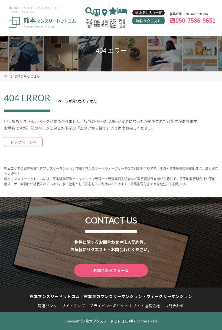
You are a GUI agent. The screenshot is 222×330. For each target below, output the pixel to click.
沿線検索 (97, 23)
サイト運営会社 (146, 305)
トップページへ (23, 142)
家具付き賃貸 (122, 23)
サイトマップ (73, 305)
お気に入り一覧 (150, 12)
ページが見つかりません (22, 76)
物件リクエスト (148, 20)
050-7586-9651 (195, 20)
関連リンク (47, 305)
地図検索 (104, 23)
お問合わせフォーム (111, 270)
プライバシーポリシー (109, 305)
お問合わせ (174, 305)
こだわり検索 (113, 23)
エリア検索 (89, 23)
